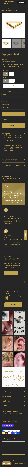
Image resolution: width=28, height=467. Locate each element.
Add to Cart (7, 119)
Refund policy (18, 458)
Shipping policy (17, 461)
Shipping (3, 61)
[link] (6, 298)
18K (12, 73)
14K (6, 73)
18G (6, 80)
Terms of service (9, 458)
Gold (8, 9)
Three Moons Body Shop (13, 413)
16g (12, 80)
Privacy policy (9, 461)
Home (3, 9)
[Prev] (18, 282)
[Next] (23, 282)
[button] (2, 2)
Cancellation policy (19, 463)
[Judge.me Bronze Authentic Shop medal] (21, 378)
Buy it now (7, 114)
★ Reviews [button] (25, 235)
